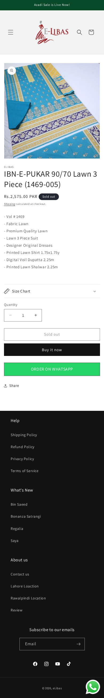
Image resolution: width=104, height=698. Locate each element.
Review (17, 610)
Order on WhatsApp (52, 369)
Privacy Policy (22, 458)
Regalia (17, 528)
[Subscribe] (79, 644)
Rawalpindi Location (28, 598)
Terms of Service (25, 470)
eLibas (57, 688)
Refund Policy (22, 446)
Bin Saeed (19, 504)
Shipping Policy (24, 434)
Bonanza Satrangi (26, 516)
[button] (11, 32)
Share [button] (14, 385)
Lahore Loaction (25, 586)
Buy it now (52, 349)
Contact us (20, 574)
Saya (14, 540)
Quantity (10, 304)
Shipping (9, 204)
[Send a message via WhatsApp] (93, 687)
